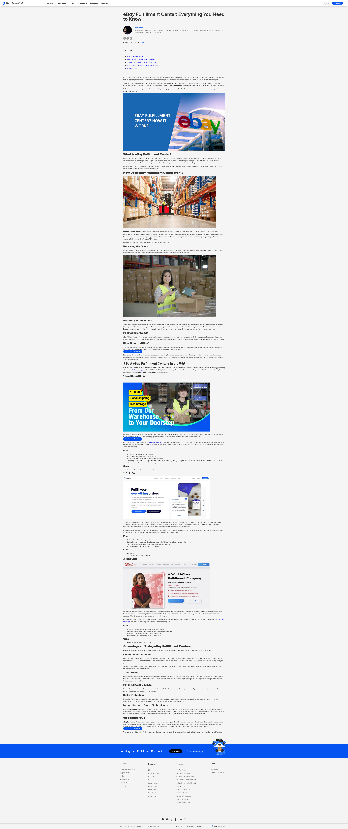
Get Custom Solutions (132, 351)
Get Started (337, 3)
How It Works (61, 3)
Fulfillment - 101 (153, 773)
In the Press (152, 796)
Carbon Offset (153, 783)
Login (328, 3)
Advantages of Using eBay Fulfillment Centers (142, 65)
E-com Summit (153, 780)
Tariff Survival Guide (183, 803)
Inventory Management (184, 796)
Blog (149, 770)
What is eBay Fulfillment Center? (138, 56)
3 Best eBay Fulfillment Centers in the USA (141, 62)
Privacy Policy (215, 769)
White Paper (152, 786)
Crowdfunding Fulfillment (185, 776)
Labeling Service (182, 793)
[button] (222, 51)
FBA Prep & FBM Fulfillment (186, 780)
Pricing (72, 3)
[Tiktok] (131, 38)
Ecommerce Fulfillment (184, 773)
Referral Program (125, 779)
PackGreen (152, 790)
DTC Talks (151, 776)
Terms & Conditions (217, 773)
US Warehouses (181, 770)
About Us (104, 3)
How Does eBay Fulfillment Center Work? (141, 59)
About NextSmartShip (127, 769)
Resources (94, 3)
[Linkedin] (124, 38)
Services (50, 3)
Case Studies (152, 793)
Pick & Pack (180, 786)
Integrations (82, 3)
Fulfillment (143, 42)
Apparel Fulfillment (183, 799)
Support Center (125, 773)
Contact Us (123, 782)
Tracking (123, 786)
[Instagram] (127, 38)
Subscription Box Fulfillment (186, 783)
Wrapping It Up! (132, 68)
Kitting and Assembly (183, 789)
